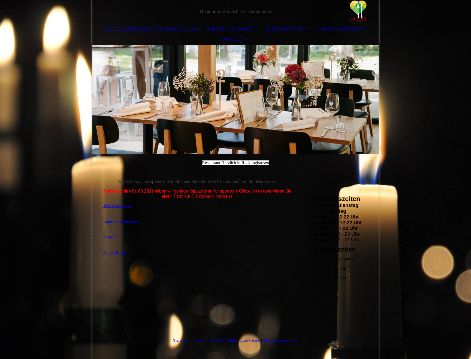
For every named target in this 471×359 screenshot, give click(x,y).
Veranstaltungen (340, 29)
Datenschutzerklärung (243, 340)
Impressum (200, 340)
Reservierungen (286, 29)
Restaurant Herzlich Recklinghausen (151, 29)
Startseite (180, 340)
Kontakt (233, 39)
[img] (358, 12)
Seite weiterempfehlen (280, 340)
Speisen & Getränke (230, 29)
